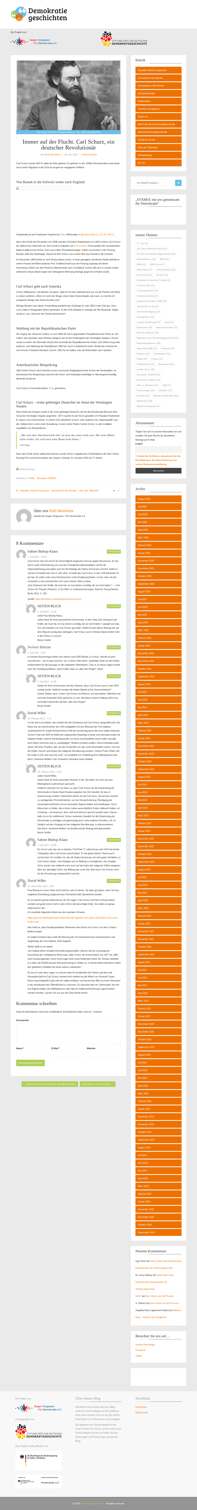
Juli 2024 (142, 692)
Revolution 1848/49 (46, 478)
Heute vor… (144, 116)
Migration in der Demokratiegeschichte (158, 338)
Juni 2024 (142, 699)
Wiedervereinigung (148, 406)
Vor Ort (141, 163)
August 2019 (144, 1147)
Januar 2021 (144, 1016)
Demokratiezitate (146, 93)
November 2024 (146, 661)
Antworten (114, 552)
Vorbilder (165, 390)
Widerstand (144, 401)
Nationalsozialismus (149, 343)
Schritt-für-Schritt (146, 139)
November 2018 (146, 1217)
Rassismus (166, 364)
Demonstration (166, 269)
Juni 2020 (142, 1070)
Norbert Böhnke (39, 647)
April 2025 (143, 622)
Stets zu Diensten (147, 385)
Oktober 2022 (144, 854)
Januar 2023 (144, 831)
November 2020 (146, 1031)
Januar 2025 (144, 645)
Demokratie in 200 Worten (151, 85)
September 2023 (146, 769)
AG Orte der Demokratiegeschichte (156, 254)
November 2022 (146, 846)
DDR (141, 264)
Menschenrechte (166, 327)
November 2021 (146, 939)
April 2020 (143, 1085)
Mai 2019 (142, 1170)
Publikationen (145, 364)
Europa (162, 275)
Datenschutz (141, 1412)
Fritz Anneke (80, 245)
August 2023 (144, 777)
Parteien (143, 353)
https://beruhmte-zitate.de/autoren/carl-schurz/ (58, 599)
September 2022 (146, 861)
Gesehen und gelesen (149, 108)
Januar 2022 (144, 923)
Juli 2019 (142, 1155)
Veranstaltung (144, 155)
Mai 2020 (142, 1078)
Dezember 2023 (146, 746)
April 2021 (143, 993)
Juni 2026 (142, 514)
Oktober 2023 (144, 761)
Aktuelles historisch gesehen (34, 490)
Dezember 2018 (146, 1209)
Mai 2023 (142, 800)
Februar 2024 (144, 730)
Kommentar (22, 1020)
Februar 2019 (144, 1193)
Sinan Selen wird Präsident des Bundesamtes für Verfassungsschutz (154, 1282)
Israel (169, 322)
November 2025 (146, 568)
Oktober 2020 (144, 1039)
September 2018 (146, 1232)
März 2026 (143, 537)
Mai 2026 (142, 522)
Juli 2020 (142, 1062)
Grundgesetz (145, 317)
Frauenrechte (146, 285)
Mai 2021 (142, 985)
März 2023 (143, 815)
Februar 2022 (144, 916)
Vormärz (143, 395)
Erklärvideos (144, 101)
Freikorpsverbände (148, 296)
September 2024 (146, 676)
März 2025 (143, 630)
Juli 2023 (142, 784)
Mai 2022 (142, 892)
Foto (63, 234)
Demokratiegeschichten (92, 1503)
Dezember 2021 (146, 931)
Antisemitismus (146, 259)
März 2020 (143, 1093)
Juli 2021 (142, 970)
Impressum (141, 1407)
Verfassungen (146, 390)
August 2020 (144, 1055)
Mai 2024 (142, 707)
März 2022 (143, 908)
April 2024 (143, 715)
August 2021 (144, 962)
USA (166, 385)
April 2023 (143, 807)
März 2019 (143, 1186)
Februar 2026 (144, 545)
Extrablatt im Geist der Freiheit (153, 280)
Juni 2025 (142, 607)
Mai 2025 (142, 614)
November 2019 (146, 1124)
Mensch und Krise (148, 332)
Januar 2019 (144, 1201)
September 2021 (146, 954)
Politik (31, 478)
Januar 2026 (144, 553)
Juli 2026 (142, 506)
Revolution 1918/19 (148, 380)
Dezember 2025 (146, 560)
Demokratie (145, 269)
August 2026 (144, 499)
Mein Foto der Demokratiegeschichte (156, 124)
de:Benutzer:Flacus (88, 234)
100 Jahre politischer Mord (152, 248)
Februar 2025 (144, 638)
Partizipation (162, 353)
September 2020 (146, 1047)
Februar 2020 (144, 1101)
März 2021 (143, 1000)
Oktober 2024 (144, 668)
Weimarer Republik (166, 395)
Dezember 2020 (146, 1024)
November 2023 (146, 753)
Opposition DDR (147, 348)
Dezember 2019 (146, 1116)
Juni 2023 (142, 792)
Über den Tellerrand (88, 490)
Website (91, 1048)
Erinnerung (144, 275)
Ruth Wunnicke (52, 154)
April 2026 (143, 529)
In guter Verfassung (148, 322)
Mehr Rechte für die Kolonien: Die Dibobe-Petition (51, 1084)
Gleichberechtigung (148, 311)
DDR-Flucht (157, 264)
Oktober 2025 (144, 576)
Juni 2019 (142, 1163)
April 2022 (143, 900)
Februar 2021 (144, 1008)
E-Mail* (139, 444)
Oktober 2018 (144, 1224)
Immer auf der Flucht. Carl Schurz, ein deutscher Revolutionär (68, 145)
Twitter (138, 1355)
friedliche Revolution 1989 (152, 301)
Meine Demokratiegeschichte (152, 132)
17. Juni (142, 243)
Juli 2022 (142, 877)
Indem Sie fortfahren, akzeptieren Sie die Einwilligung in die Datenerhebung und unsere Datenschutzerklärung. (158, 460)
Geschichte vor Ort (147, 306)
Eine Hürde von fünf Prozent (96, 1084)
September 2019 (146, 1139)
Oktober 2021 (144, 946)
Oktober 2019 (144, 1132)
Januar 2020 (144, 1109)
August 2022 (144, 869)
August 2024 (144, 684)
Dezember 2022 (146, 838)
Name (20, 1048)
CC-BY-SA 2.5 (106, 234)
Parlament (168, 348)
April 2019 (143, 1178)
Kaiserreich (144, 327)
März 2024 (143, 722)
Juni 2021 (142, 977)
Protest (157, 359)
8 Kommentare (89, 154)
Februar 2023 (144, 823)
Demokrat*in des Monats (63, 490)
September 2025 (146, 584)
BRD (164, 259)
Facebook (140, 1350)
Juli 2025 (142, 599)
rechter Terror (146, 369)
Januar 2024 (144, 738)
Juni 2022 (142, 885)
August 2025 (144, 591)
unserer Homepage (145, 1344)
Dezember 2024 (146, 653)
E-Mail (55, 1048)
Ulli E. (138, 1296)
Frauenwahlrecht (147, 290)
